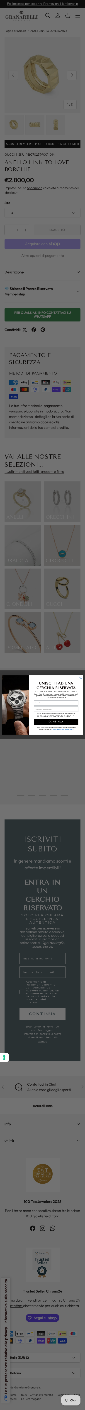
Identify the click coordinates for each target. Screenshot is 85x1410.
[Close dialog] (81, 677)
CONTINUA (56, 722)
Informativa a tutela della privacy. (62, 729)
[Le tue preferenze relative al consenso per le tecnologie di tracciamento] (4, 1057)
